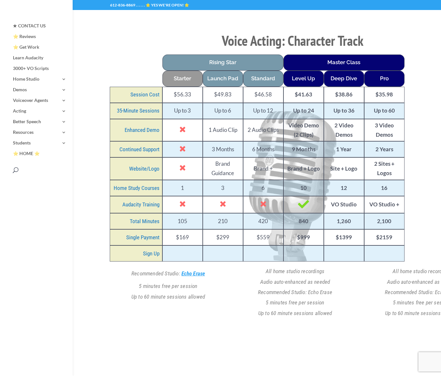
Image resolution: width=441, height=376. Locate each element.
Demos (20, 89)
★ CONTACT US (29, 26)
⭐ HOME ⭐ (26, 153)
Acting (19, 111)
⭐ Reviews (24, 36)
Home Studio (26, 79)
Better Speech (27, 121)
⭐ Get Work (26, 47)
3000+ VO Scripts (31, 68)
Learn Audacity (28, 57)
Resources (23, 132)
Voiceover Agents (30, 100)
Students (22, 143)
